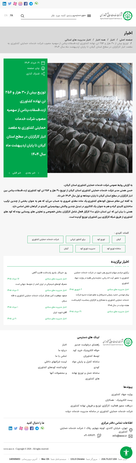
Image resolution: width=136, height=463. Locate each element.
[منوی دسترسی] (88, 15)
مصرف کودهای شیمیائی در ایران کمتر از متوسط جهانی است (37, 287)
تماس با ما (61, 356)
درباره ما (62, 350)
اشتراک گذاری (33, 74)
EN (5, 16)
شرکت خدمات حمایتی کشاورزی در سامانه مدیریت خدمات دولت (98, 411)
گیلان (119, 239)
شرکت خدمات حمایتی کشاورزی (45, 239)
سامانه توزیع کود (114, 248)
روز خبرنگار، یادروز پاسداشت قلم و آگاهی (37, 275)
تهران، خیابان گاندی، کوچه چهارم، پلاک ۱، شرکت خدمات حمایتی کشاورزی (93, 430)
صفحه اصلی (126, 40)
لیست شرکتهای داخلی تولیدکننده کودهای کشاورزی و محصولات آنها (52, 367)
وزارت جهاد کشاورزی (121, 394)
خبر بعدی (31, 173)
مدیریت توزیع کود (87, 248)
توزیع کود (101, 239)
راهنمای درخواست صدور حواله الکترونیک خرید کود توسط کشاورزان (86, 350)
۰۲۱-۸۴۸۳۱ (89, 435)
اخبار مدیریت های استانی (78, 40)
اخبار (112, 40)
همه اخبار (100, 40)
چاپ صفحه (33, 68)
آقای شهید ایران (37, 315)
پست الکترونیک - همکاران (118, 400)
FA (11, 16)
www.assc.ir (9, 449)
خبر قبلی (16, 173)
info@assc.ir (120, 436)
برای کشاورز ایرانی (77, 239)
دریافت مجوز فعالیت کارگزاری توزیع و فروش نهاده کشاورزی (101, 406)
